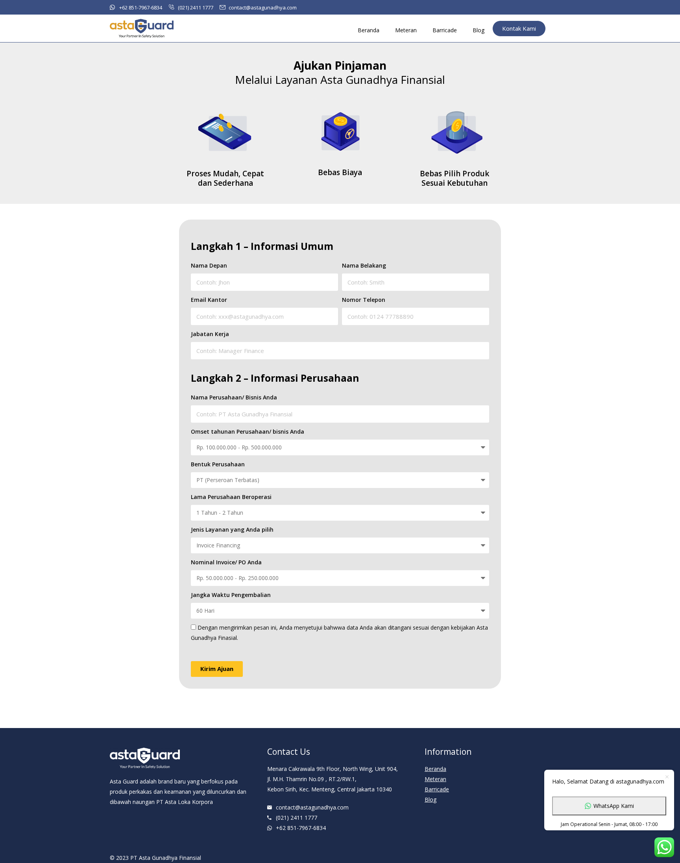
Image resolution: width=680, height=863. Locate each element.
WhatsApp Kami (613, 805)
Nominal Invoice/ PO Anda (226, 562)
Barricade (444, 30)
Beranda (368, 30)
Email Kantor (209, 299)
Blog (478, 30)
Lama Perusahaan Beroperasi (231, 497)
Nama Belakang (364, 265)
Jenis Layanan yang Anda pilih (232, 529)
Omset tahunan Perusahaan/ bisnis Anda (247, 431)
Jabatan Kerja (210, 334)
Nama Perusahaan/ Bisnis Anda (234, 397)
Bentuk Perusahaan (218, 464)
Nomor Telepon (363, 299)
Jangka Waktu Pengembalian (231, 595)
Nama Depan (209, 265)
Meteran (406, 30)
